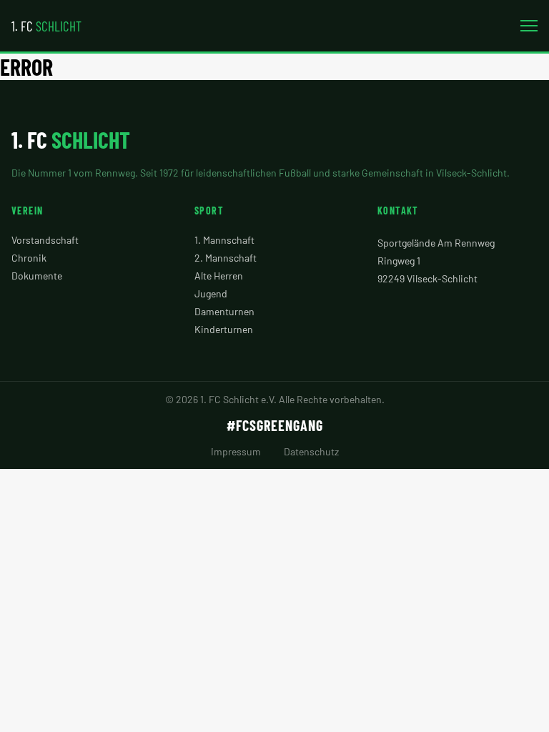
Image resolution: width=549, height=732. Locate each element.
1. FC (46, 26)
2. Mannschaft (225, 258)
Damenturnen (224, 311)
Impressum (236, 451)
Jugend (210, 293)
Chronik (28, 258)
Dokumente (36, 275)
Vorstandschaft (45, 240)
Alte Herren (218, 275)
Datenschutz (311, 451)
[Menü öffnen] (529, 25)
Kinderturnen (223, 329)
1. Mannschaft (224, 240)
